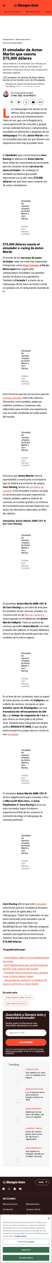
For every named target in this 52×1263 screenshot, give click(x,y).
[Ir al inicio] (14, 1182)
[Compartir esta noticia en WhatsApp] (12, 102)
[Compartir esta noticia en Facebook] (19, 102)
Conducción (32, 1069)
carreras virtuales (12, 397)
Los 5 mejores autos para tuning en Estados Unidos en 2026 (35, 1096)
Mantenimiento (33, 12)
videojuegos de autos (16, 1004)
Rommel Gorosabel (24, 93)
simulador (12, 734)
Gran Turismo (31, 265)
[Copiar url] (40, 102)
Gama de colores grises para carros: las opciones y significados (34, 1135)
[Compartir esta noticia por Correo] (33, 102)
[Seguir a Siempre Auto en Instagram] (14, 1189)
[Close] (49, 1218)
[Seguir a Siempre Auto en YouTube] (20, 1189)
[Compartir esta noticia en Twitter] (26, 102)
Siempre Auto (8, 39)
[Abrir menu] (4, 5)
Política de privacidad (14, 1051)
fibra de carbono (33, 614)
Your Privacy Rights (25, 1242)
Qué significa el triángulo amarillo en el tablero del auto (35, 1154)
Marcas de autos (12, 12)
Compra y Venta (34, 1128)
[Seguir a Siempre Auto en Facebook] (3, 1189)
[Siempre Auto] (26, 5)
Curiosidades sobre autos (18, 998)
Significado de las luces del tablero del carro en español (35, 1114)
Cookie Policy (21, 1236)
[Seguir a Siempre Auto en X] (9, 1189)
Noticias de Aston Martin (13, 43)
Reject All (26, 1250)
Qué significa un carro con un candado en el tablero (35, 1075)
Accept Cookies (26, 1258)
